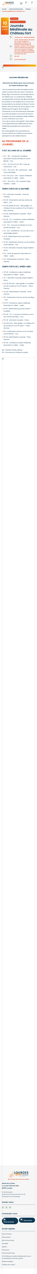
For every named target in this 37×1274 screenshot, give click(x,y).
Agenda (28, 9)
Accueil (4, 9)
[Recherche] (27, 3)
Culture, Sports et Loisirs (16, 9)
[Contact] (33, 3)
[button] (21, 3)
